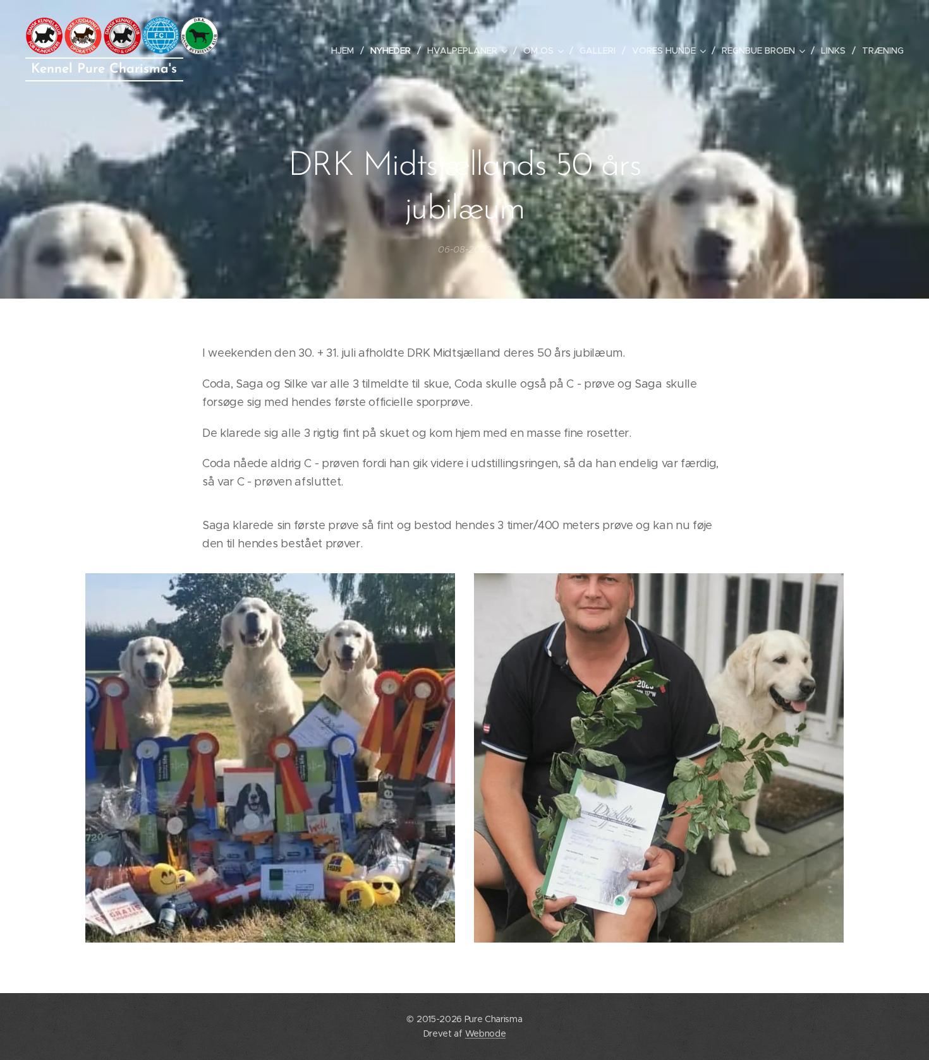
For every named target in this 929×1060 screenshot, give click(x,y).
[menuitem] (346, 50)
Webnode (485, 1033)
